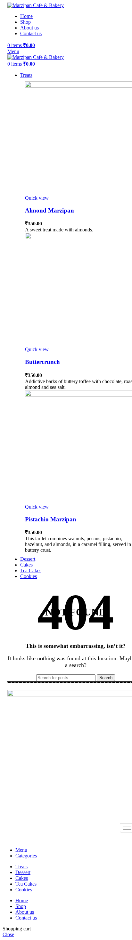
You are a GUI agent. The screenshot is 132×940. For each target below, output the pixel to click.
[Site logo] (35, 5)
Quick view (37, 198)
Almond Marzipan (49, 210)
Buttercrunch (42, 361)
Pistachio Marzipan (50, 519)
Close (8, 934)
